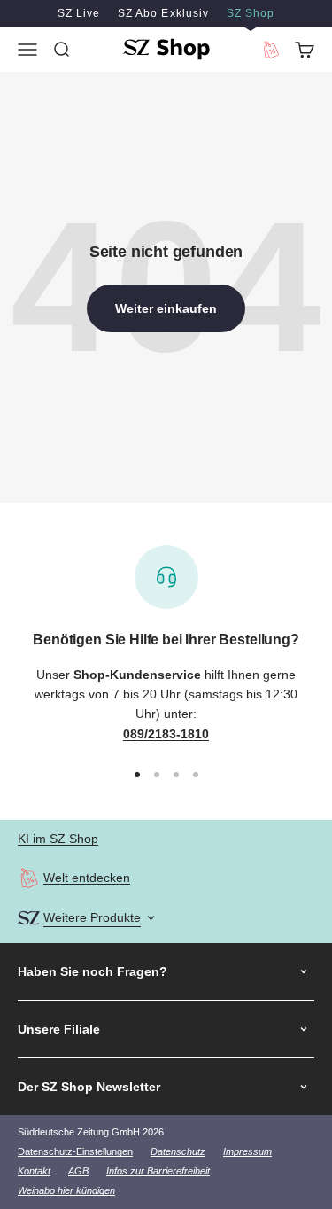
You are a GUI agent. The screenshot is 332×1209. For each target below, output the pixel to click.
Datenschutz (178, 1151)
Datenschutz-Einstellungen (75, 1151)
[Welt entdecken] (29, 878)
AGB (78, 1171)
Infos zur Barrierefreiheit (158, 1171)
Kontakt (34, 1171)
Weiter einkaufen (166, 308)
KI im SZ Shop (58, 838)
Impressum (247, 1151)
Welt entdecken (86, 877)
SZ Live (79, 13)
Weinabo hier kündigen (66, 1190)
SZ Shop (250, 13)
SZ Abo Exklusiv (163, 13)
